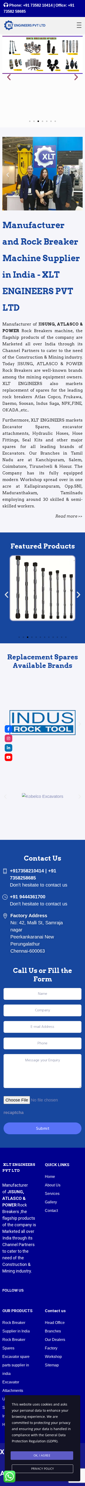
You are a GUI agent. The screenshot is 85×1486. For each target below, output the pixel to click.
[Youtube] (8, 757)
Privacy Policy (42, 1469)
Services (52, 1194)
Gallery (51, 1202)
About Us (52, 1185)
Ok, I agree (42, 1455)
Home (50, 1177)
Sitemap (52, 1365)
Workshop (53, 1357)
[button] (9, 77)
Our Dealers (55, 1340)
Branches (53, 1331)
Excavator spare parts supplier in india (16, 1365)
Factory (51, 1348)
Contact (51, 1211)
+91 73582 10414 (38, 5)
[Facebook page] (8, 729)
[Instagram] (8, 738)
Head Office (55, 1323)
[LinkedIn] (8, 748)
